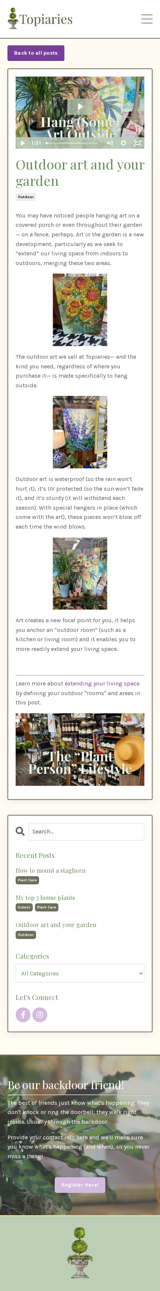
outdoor (26, 197)
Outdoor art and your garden (56, 924)
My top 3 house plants (45, 897)
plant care (27, 880)
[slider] (73, 143)
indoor (24, 907)
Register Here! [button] (80, 1185)
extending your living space (102, 683)
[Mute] (109, 143)
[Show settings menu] (123, 143)
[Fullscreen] (138, 143)
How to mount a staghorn (51, 870)
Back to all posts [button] (36, 53)
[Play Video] (22, 143)
